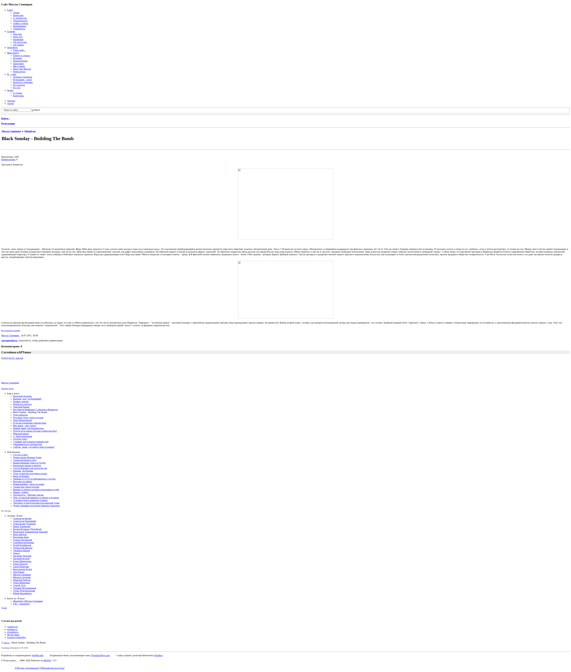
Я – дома (11, 74)
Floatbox (158, 655)
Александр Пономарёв (24, 521)
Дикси (16, 553)
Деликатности (20, 20)
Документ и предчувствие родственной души (36, 503)
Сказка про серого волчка (26, 487)
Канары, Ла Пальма (23, 471)
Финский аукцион (22, 396)
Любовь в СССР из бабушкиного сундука (34, 479)
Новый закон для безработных (28, 428)
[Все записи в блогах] (7, 615)
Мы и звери (19, 66)
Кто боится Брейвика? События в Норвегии (35, 409)
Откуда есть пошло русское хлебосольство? (35, 431)
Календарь (18, 95)
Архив (10, 103)
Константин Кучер (22, 569)
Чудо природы (20, 415)
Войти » (5, 118)
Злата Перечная (21, 566)
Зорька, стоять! (20, 492)
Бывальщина (19, 26)
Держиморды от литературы (27, 444)
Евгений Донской (22, 556)
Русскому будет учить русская (28, 417)
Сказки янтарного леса (24, 460)
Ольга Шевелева (21, 582)
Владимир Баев (21, 537)
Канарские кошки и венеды (27, 465)
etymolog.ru (12, 632)
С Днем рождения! (22, 436)
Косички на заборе (22, 481)
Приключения (20, 61)
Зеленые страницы (22, 77)
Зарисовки (18, 63)
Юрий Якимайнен (22, 593)
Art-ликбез (18, 45)
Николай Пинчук (22, 580)
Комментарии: (8, 159)
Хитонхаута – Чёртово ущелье (28, 495)
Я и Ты (16, 87)
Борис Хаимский (21, 526)
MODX (47, 660)
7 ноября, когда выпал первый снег (31, 441)
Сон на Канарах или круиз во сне (30, 468)
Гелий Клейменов (22, 545)
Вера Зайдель (20, 534)
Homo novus (19, 71)
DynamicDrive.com (100, 655)
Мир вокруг (13, 53)
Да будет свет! (20, 439)
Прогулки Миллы (22, 69)
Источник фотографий (10, 330)
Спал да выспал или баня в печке (30, 473)
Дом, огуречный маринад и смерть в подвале (36, 497)
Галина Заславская (22, 540)
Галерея (11, 31)
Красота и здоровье (23, 82)
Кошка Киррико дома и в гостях (29, 463)
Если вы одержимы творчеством (29, 423)
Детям (16, 12)
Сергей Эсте (19, 585)
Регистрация (8, 123)
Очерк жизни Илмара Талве (27, 457)
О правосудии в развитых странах (30, 500)
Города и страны (21, 55)
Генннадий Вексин (22, 548)
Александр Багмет (22, 518)
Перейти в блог (7, 388)
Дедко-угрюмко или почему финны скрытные (36, 505)
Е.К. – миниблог (21, 604)
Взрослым (18, 15)
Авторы (11, 101)
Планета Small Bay (16, 637)
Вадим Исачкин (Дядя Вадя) (27, 529)
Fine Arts (17, 34)
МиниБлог (30, 131)
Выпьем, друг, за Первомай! (27, 399)
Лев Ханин (18, 572)
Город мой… (19, 50)
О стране (17, 93)
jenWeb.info (37, 655)
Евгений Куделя (21, 558)
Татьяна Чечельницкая (24, 588)
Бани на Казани (21, 476)
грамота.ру (12, 626)
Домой (4, 608)
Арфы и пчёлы (20, 23)
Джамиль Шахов (21, 550)
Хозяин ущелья (20, 401)
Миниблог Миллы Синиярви (28, 601)
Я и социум (19, 85)
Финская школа (21, 433)
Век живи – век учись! (24, 425)
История (17, 58)
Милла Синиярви (11, 131)
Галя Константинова (23, 542)
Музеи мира (13, 634)
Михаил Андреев (22, 577)
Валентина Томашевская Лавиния (30, 532)
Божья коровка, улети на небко (28, 484)
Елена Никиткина (22, 561)
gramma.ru (12, 629)
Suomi (10, 90)
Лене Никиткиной (22, 420)
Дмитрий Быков (21, 407)
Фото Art (17, 37)
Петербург (12, 47)
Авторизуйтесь (9, 340)
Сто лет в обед (20, 455)
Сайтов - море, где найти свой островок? (34, 447)
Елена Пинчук (20, 564)
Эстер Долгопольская (24, 590)
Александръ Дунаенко (24, 524)
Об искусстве (20, 42)
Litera (10, 10)
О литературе (20, 18)
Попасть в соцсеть (22, 404)
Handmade (18, 39)
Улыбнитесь (19, 29)
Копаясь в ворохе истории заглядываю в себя (36, 489)
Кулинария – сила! (22, 79)
